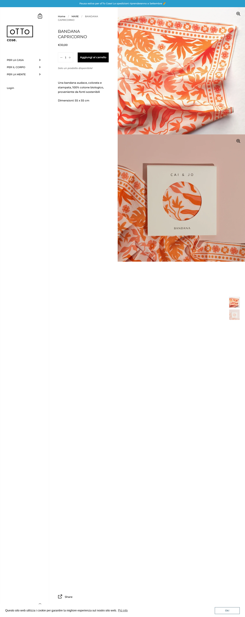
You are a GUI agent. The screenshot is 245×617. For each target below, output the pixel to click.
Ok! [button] (227, 610)
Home (61, 16)
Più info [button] (123, 610)
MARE (75, 16)
